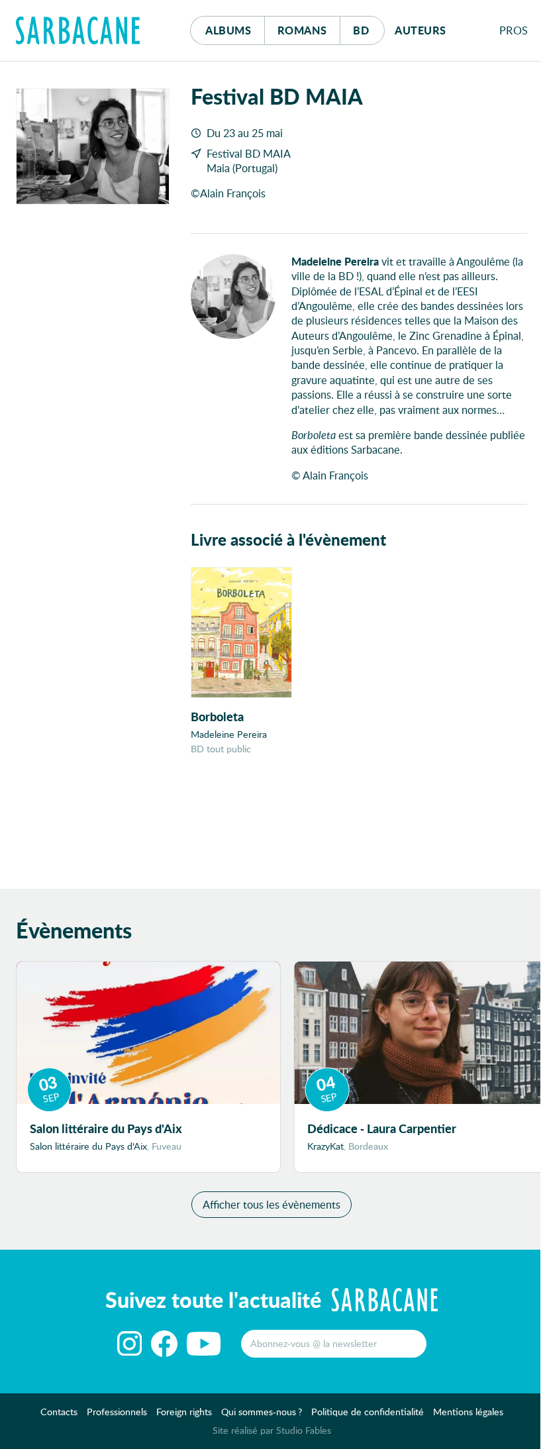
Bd (368, 30)
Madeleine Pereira (229, 734)
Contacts (58, 1411)
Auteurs (420, 30)
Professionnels (117, 1411)
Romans (302, 30)
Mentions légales (468, 1411)
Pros (513, 30)
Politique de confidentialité (367, 1411)
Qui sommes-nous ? (261, 1411)
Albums (228, 30)
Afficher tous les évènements (271, 1204)
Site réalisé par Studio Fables (272, 1430)
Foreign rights (184, 1411)
